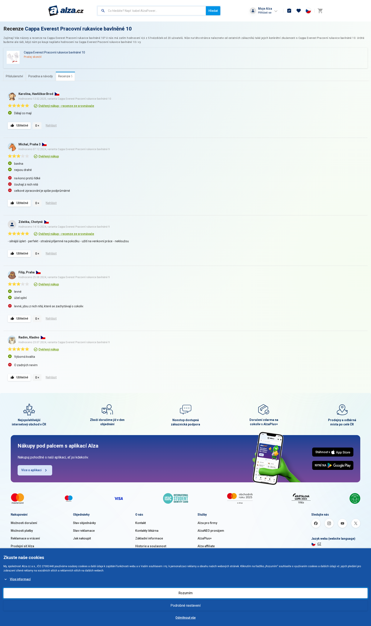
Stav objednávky (84, 523)
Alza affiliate (206, 546)
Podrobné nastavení (185, 605)
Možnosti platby (22, 530)
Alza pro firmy (207, 523)
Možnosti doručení (24, 523)
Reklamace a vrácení (25, 538)
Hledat (213, 10)
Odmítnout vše (185, 617)
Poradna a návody (40, 76)
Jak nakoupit (82, 538)
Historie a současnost (150, 546)
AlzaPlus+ (205, 538)
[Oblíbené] (298, 10)
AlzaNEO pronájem (211, 530)
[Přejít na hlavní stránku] (66, 10)
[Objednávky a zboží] (289, 10)
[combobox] (151, 10)
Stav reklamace (84, 530)
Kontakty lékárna (146, 530)
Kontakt (140, 523)
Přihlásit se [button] (264, 12)
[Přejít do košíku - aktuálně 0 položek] (320, 10)
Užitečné (22, 125)
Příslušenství (14, 76)
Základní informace (149, 538)
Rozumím (185, 593)
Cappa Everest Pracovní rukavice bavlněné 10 (78, 29)
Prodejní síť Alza (22, 546)
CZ (319, 544)
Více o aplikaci (31, 470)
